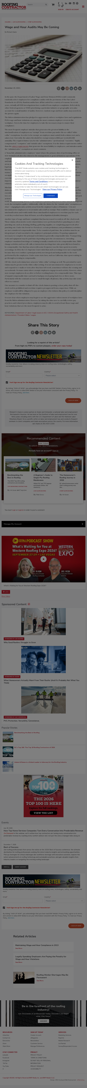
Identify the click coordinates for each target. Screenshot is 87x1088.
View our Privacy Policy (52, 189)
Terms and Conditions (38, 181)
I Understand (51, 195)
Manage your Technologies (32, 195)
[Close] (72, 160)
